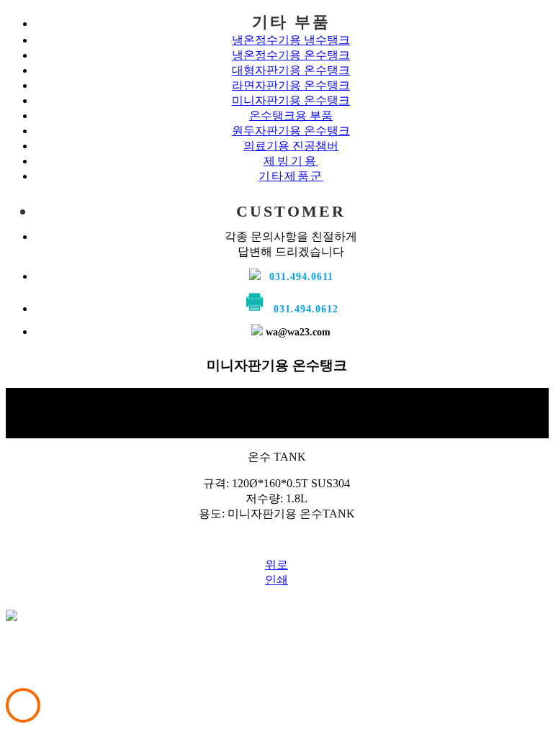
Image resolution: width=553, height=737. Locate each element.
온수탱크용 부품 (291, 115)
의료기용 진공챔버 (290, 146)
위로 (276, 565)
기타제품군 (290, 176)
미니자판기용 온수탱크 (291, 100)
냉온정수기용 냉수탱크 (291, 40)
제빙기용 (291, 161)
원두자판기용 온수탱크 (291, 131)
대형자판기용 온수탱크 (291, 70)
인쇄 (276, 580)
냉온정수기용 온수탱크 (291, 55)
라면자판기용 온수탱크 (291, 85)
